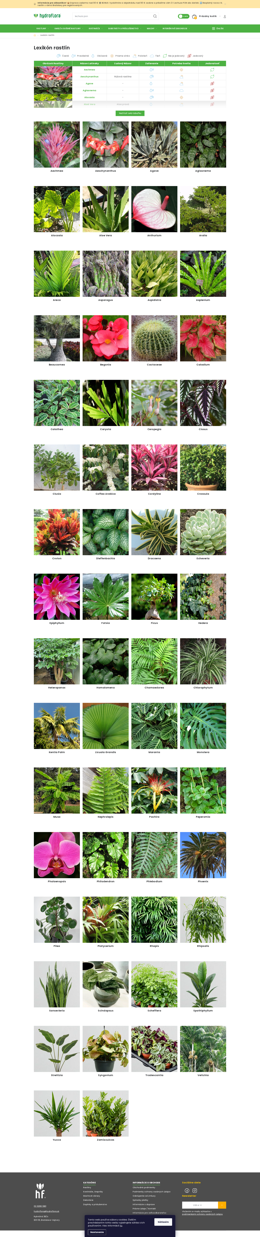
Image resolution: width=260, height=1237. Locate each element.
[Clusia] (57, 467)
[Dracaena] (154, 532)
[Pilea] (57, 920)
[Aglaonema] (203, 144)
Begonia (105, 364)
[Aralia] (203, 209)
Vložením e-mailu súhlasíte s (202, 1213)
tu (121, 1225)
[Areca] (57, 274)
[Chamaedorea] (154, 661)
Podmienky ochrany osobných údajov (152, 1191)
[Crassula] (203, 467)
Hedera (203, 623)
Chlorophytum (203, 687)
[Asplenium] (203, 274)
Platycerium (106, 946)
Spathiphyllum (203, 1010)
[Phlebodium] (154, 855)
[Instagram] (195, 1190)
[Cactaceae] (154, 338)
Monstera (203, 752)
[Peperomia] (203, 790)
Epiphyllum (57, 623)
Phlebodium (154, 881)
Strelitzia (57, 1075)
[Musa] (57, 790)
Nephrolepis (105, 816)
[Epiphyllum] (57, 597)
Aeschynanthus (89, 76)
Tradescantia (154, 1075)
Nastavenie (97, 1232)
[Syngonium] (106, 1049)
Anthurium (154, 235)
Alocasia (89, 97)
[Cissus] (203, 403)
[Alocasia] (57, 209)
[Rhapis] (154, 920)
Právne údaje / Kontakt (144, 1208)
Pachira (154, 816)
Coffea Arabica (106, 493)
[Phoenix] (203, 855)
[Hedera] (203, 597)
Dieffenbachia (105, 558)
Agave (89, 83)
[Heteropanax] (57, 661)
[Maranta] (154, 726)
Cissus (203, 429)
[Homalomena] (106, 661)
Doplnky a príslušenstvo (95, 1204)
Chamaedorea (154, 687)
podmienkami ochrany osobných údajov (202, 1214)
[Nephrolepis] (106, 790)
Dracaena (154, 558)
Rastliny (87, 1187)
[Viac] (217, 28)
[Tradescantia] (154, 1049)
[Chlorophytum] (203, 661)
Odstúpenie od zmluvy (144, 1196)
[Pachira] (154, 790)
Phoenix (203, 881)
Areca (57, 300)
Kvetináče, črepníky (93, 1191)
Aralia (203, 235)
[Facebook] (187, 1190)
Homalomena (106, 687)
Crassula (203, 493)
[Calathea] (57, 403)
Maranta (154, 752)
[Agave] (154, 144)
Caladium (203, 364)
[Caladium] (203, 338)
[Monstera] (203, 726)
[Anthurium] (154, 209)
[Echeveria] (203, 532)
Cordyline (154, 493)
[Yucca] (57, 1113)
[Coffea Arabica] (106, 467)
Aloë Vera (89, 104)
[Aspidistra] (154, 274)
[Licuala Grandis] (106, 726)
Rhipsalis (203, 946)
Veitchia (203, 1075)
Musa (57, 816)
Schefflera (154, 1010)
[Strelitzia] (57, 1049)
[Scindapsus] (106, 984)
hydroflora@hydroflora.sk (46, 1211)
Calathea (57, 429)
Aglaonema (89, 90)
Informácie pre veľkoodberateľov (149, 1213)
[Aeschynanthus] (106, 144)
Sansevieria (57, 1010)
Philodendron (106, 881)
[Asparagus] (106, 274)
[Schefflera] (154, 984)
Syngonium (105, 1075)
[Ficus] (154, 597)
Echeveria (203, 558)
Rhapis (154, 946)
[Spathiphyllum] (203, 984)
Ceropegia (154, 429)
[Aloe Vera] (106, 209)
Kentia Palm (57, 752)
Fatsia (105, 623)
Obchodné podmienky (144, 1187)
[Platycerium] (106, 920)
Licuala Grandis (105, 752)
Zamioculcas (105, 1139)
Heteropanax (57, 687)
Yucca (57, 1139)
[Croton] (57, 532)
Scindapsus (105, 1010)
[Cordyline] (154, 467)
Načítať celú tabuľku (130, 113)
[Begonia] (106, 338)
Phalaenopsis (57, 881)
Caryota (105, 429)
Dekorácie (88, 1200)
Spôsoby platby (140, 1200)
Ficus (154, 623)
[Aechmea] (57, 144)
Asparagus (105, 300)
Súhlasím (163, 1222)
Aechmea (89, 69)
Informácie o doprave (144, 1204)
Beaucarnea (57, 364)
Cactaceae (154, 364)
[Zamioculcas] (106, 1113)
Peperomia (203, 816)
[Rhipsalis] (203, 920)
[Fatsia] (106, 597)
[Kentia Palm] (57, 726)
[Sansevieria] (57, 984)
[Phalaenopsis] (57, 855)
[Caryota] (106, 403)
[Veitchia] (203, 1049)
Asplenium (203, 300)
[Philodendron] (106, 855)
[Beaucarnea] (57, 338)
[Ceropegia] (154, 403)
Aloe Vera (105, 235)
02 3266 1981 (40, 1206)
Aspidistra (154, 300)
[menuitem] (43, 28)
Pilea (57, 946)
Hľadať (155, 16)
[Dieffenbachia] (106, 532)
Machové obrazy (91, 1196)
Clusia (57, 493)
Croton (56, 558)
